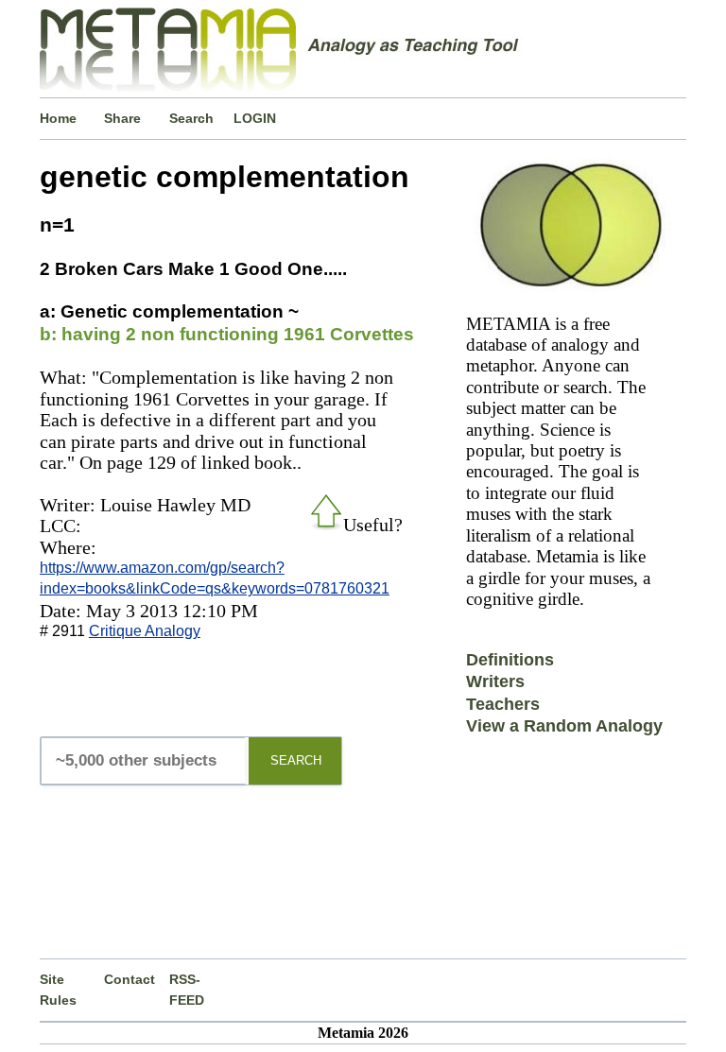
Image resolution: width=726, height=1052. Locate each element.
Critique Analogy (144, 631)
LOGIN (254, 118)
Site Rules (58, 990)
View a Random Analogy (564, 725)
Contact (129, 979)
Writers (495, 681)
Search (191, 118)
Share (122, 118)
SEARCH (295, 760)
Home (58, 118)
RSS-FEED (186, 990)
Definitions (510, 659)
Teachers (503, 704)
